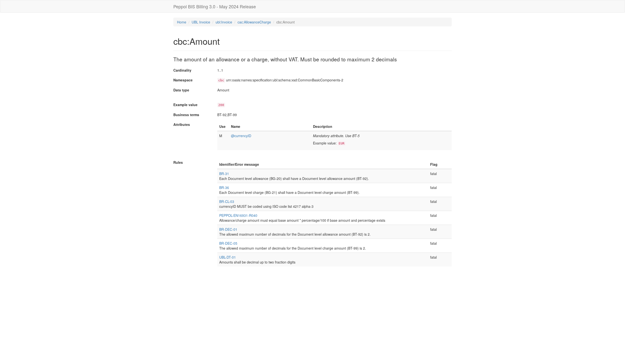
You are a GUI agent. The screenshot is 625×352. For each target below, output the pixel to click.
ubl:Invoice (224, 22)
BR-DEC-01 (228, 229)
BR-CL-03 (226, 201)
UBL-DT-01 (227, 257)
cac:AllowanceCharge (254, 22)
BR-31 (224, 173)
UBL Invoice (201, 22)
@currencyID (241, 135)
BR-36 (224, 187)
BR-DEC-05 (228, 243)
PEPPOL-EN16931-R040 (238, 215)
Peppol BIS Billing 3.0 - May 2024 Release (214, 6)
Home (181, 22)
